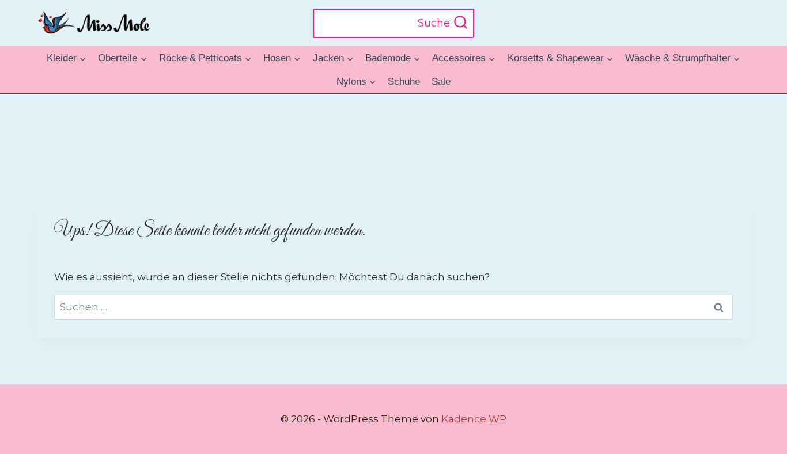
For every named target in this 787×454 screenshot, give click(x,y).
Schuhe (404, 81)
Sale (441, 81)
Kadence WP (473, 419)
